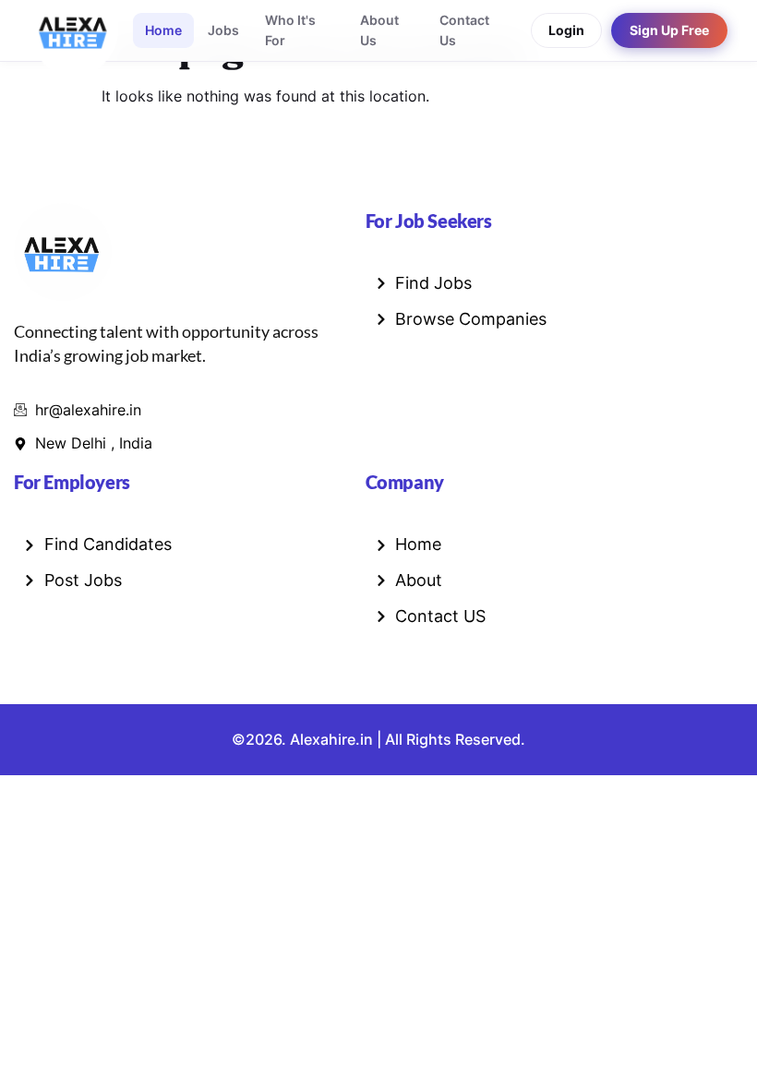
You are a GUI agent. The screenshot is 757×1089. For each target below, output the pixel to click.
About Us (379, 30)
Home (163, 30)
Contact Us (464, 30)
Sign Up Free (669, 30)
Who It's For (290, 30)
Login (566, 30)
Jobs (223, 30)
